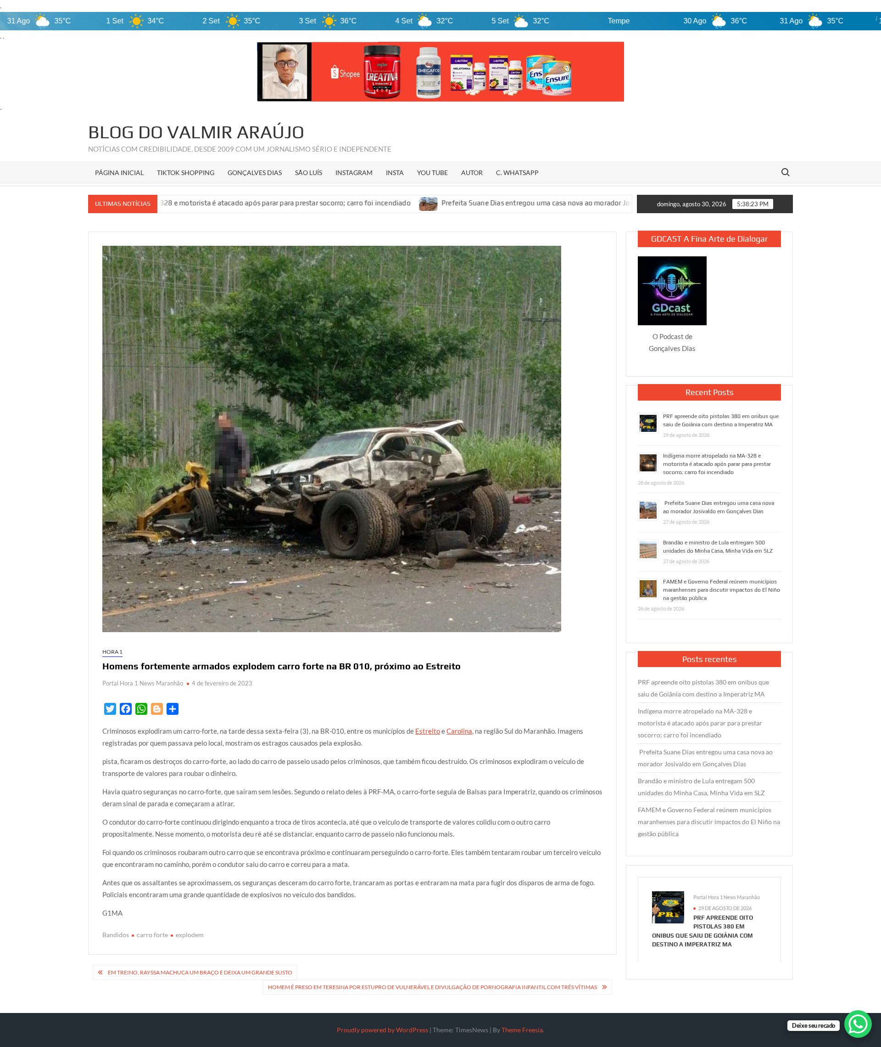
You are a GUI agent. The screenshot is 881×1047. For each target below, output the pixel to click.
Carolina (459, 731)
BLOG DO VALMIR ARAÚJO (196, 131)
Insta (395, 172)
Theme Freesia (522, 1030)
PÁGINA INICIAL (119, 172)
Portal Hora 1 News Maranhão (142, 683)
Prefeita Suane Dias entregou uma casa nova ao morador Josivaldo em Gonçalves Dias (489, 203)
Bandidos (115, 935)
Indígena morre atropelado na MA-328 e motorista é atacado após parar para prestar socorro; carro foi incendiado (717, 464)
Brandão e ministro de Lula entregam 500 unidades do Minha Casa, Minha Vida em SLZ (701, 787)
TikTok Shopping (185, 172)
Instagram (354, 172)
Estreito (427, 731)
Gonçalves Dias (255, 172)
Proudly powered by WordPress (382, 1030)
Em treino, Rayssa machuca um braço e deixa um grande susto (200, 972)
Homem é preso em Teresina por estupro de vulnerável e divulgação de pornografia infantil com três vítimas (432, 987)
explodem (190, 935)
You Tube (432, 172)
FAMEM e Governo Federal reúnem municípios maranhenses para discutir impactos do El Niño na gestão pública (721, 589)
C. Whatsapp (517, 172)
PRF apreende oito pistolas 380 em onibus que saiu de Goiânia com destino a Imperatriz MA (703, 688)
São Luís (308, 172)
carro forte (152, 935)
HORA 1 (112, 651)
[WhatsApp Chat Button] (858, 1024)
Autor (472, 172)
